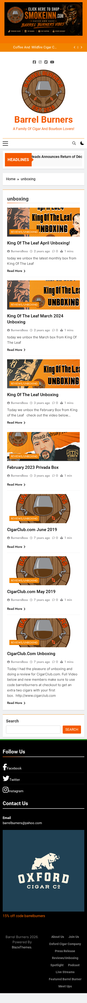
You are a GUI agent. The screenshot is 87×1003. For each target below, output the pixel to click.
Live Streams (65, 972)
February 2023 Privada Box (33, 467)
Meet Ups (65, 986)
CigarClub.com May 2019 (31, 591)
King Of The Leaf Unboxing (32, 394)
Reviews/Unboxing (65, 958)
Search (12, 721)
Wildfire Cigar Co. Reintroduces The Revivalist (44, 47)
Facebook (14, 768)
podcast (74, 965)
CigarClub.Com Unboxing (31, 653)
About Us (57, 937)
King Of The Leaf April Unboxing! (38, 243)
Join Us (73, 937)
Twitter (14, 780)
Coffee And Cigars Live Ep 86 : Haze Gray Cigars (17, 47)
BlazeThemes (21, 947)
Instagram (15, 791)
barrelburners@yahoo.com (22, 823)
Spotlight (57, 965)
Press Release (65, 951)
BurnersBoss (19, 251)
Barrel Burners (43, 119)
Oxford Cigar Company (65, 944)
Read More (14, 271)
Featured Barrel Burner (65, 979)
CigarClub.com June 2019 (32, 529)
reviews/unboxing (24, 232)
